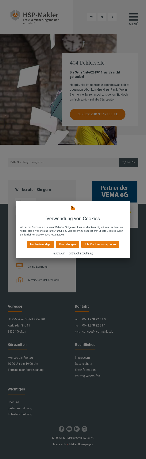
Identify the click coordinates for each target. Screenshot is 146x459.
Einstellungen (67, 244)
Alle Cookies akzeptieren (100, 244)
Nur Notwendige (40, 244)
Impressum (59, 253)
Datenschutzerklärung (81, 253)
